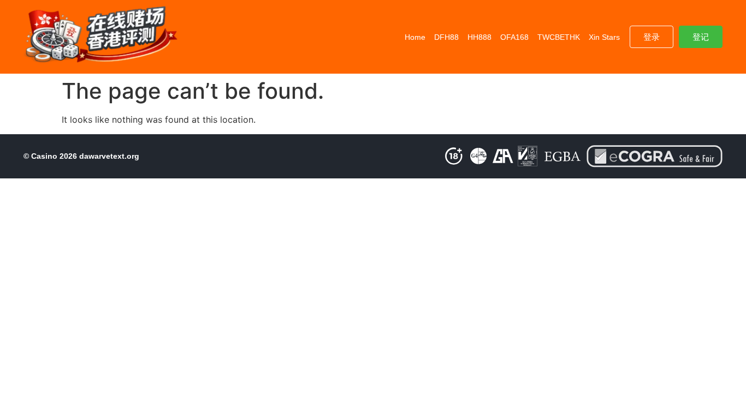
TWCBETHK (558, 37)
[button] (651, 37)
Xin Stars (604, 37)
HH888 (479, 37)
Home (415, 37)
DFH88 (446, 37)
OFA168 (514, 37)
